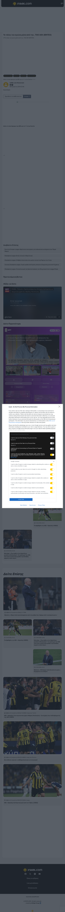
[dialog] (32, 456)
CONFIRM (21, 499)
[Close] (59, 407)
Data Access (32, 505)
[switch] (52, 438)
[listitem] (32, 434)
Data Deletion (23, 505)
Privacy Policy (41, 505)
